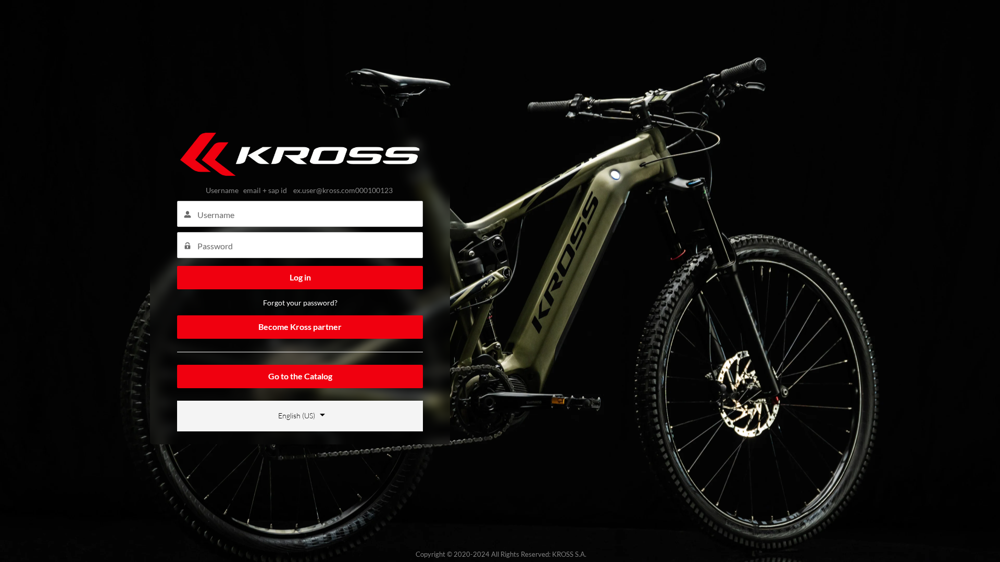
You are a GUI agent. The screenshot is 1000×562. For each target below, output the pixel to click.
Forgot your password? (300, 302)
